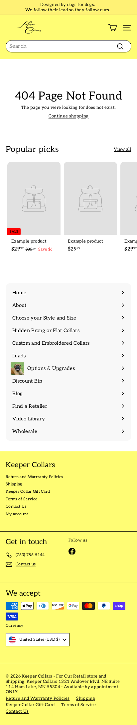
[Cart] (112, 27)
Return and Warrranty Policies (34, 476)
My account (17, 514)
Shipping (14, 484)
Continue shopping (69, 116)
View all (122, 149)
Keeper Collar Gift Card (28, 491)
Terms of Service (21, 499)
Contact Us (16, 506)
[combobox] (68, 46)
